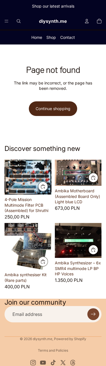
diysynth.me (42, 339)
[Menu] (6, 21)
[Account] (87, 21)
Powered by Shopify (70, 339)
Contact (67, 37)
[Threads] (73, 362)
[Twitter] (63, 362)
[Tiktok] (53, 362)
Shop (51, 37)
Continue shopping (53, 108)
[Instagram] (33, 362)
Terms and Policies (53, 350)
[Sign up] (93, 314)
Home (36, 37)
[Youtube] (43, 362)
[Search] (18, 21)
